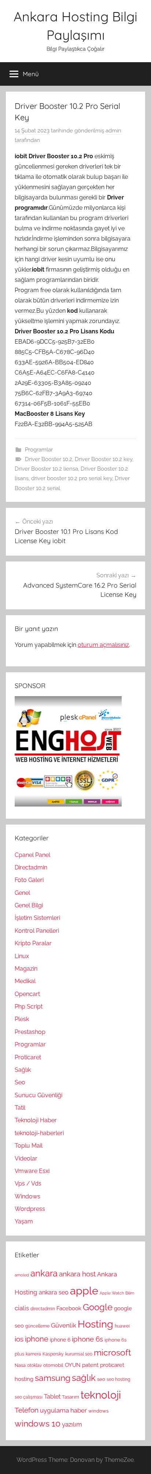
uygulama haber (63, 1410)
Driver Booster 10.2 (48, 459)
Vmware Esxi (32, 1170)
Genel (22, 892)
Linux (22, 956)
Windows (27, 1196)
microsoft (112, 1352)
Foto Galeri (29, 879)
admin (113, 130)
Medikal (25, 981)
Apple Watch (112, 1293)
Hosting (95, 1324)
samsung (52, 1378)
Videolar (26, 1158)
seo (101, 1379)
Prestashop (30, 1031)
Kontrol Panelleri (37, 930)
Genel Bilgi (29, 905)
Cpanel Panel (32, 854)
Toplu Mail (29, 1145)
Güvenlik (63, 1325)
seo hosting (118, 1379)
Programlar (39, 449)
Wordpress (30, 1208)
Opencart (27, 994)
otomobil (53, 1365)
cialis (22, 1308)
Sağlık (23, 1069)
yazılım (72, 1424)
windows (98, 1411)
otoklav (34, 1365)
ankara (44, 1273)
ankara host (77, 1274)
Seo (20, 1082)
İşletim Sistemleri (37, 917)
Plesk (22, 1019)
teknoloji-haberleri (39, 1133)
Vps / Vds (28, 1183)
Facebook (68, 1308)
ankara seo (54, 1292)
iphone (36, 1339)
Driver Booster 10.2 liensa (46, 468)
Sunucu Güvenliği (38, 1095)
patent (90, 1365)
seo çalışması (29, 1397)
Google (98, 1307)
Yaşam (24, 1221)
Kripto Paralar (33, 943)
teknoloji (101, 1395)
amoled (22, 1275)
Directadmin (31, 867)
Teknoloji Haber (36, 1120)
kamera (33, 1354)
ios (19, 1339)
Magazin (26, 968)
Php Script (29, 1006)
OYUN (73, 1365)
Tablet (52, 1396)
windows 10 (37, 1423)
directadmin (42, 1308)
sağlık (84, 1377)
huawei (122, 1326)
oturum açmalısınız (103, 644)
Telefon (26, 1410)
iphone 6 (60, 1340)
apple (84, 1290)
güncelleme (37, 1326)
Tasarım (70, 1397)
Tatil (20, 1107)
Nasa (20, 1365)
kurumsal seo (78, 1354)
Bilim (129, 1293)
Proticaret (28, 1057)
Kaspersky (53, 1354)
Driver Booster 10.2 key (103, 459)
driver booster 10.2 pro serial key (71, 478)
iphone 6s (87, 1339)
